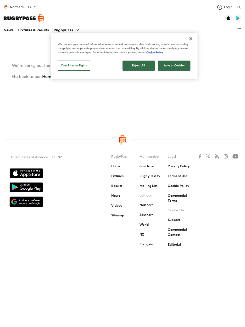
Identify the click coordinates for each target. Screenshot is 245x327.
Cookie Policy (178, 185)
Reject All (138, 65)
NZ (141, 234)
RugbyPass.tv (149, 176)
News (8, 30)
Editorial (174, 244)
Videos (116, 205)
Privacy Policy (179, 166)
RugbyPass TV (66, 30)
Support (174, 219)
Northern (146, 205)
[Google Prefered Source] (44, 202)
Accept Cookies (174, 65)
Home (115, 166)
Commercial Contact (177, 232)
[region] (124, 56)
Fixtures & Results (33, 30)
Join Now (146, 166)
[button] (240, 30)
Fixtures (117, 176)
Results (116, 185)
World (144, 224)
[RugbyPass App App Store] (44, 173)
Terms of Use (177, 176)
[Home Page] (24, 18)
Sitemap (117, 215)
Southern (146, 214)
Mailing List (148, 185)
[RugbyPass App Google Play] (44, 187)
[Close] (191, 38)
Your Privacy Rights (74, 65)
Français (146, 244)
